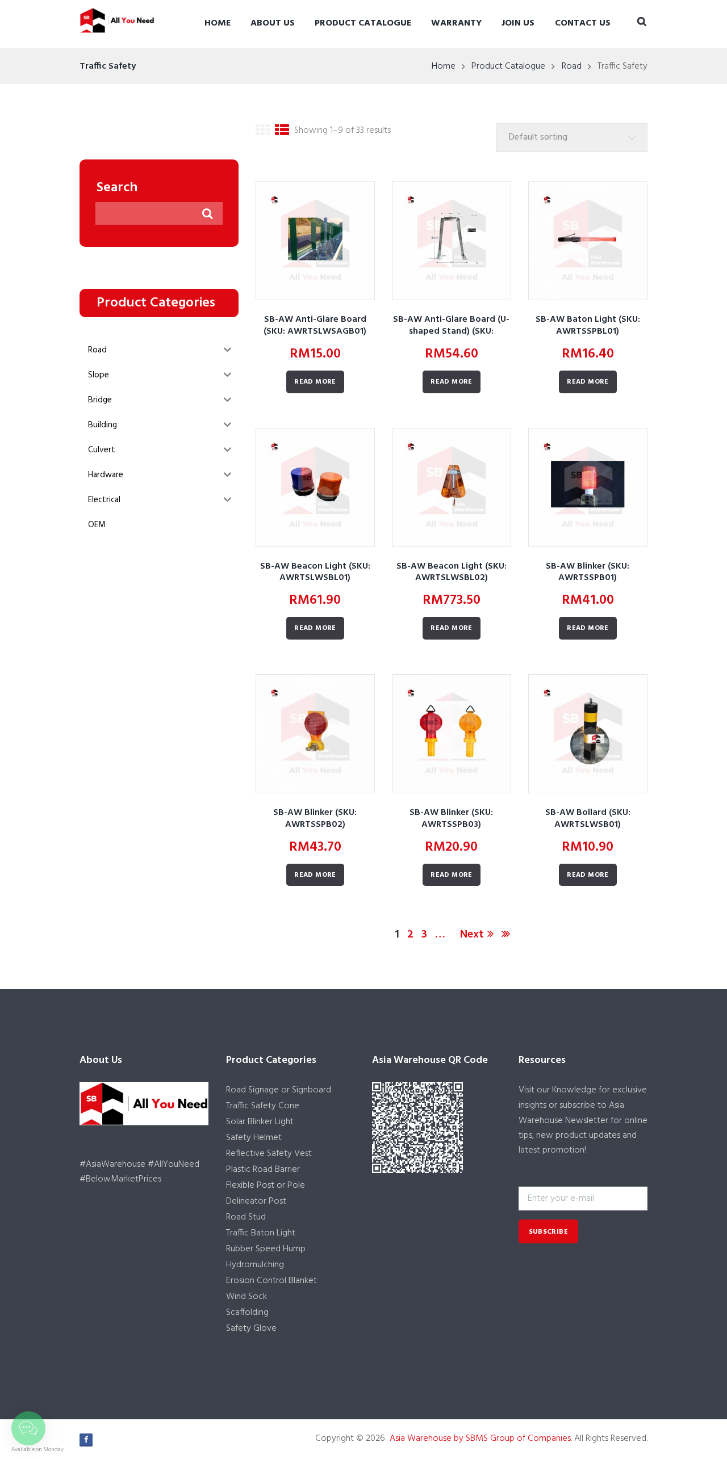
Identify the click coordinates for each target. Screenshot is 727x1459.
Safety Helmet (254, 1137)
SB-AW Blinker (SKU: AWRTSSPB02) (315, 818)
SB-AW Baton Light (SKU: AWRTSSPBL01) (588, 325)
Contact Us (583, 23)
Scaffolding (247, 1312)
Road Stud (246, 1217)
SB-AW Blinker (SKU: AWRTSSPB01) (587, 572)
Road (572, 66)
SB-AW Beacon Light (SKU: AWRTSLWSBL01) (315, 572)
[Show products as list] (282, 132)
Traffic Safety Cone (262, 1106)
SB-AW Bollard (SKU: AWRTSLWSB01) (587, 818)
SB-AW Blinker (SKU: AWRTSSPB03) (451, 818)
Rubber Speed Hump (266, 1249)
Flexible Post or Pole (265, 1185)
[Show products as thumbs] (263, 132)
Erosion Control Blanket (271, 1280)
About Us (272, 23)
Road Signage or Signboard (278, 1090)
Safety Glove (251, 1328)
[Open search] (641, 22)
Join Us (518, 23)
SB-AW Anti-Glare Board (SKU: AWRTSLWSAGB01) (315, 325)
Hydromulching (255, 1265)
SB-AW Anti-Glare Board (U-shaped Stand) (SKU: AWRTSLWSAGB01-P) (451, 331)
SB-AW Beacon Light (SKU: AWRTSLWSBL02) (451, 572)
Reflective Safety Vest (269, 1153)
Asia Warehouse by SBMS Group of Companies (480, 1438)
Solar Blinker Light (260, 1122)
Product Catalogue (363, 23)
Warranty (456, 23)
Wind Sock (246, 1296)
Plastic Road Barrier (263, 1169)
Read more (315, 382)
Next (472, 935)
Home (217, 23)
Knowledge (574, 1090)
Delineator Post (256, 1201)
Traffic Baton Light (260, 1233)
